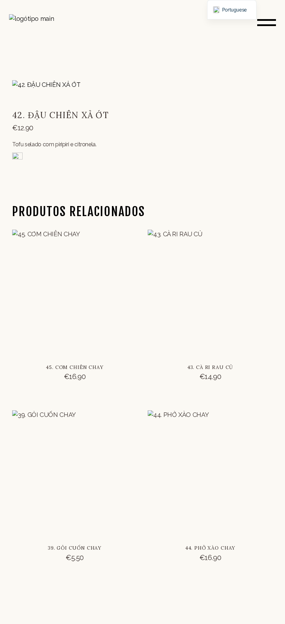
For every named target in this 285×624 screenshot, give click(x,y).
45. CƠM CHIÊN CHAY (74, 367)
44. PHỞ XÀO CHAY (210, 548)
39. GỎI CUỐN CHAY (74, 548)
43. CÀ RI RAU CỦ (210, 367)
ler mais (75, 383)
